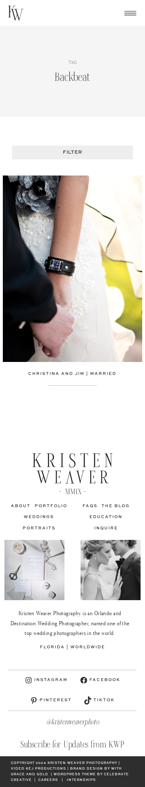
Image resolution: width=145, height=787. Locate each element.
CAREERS (48, 780)
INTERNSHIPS (81, 780)
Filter (72, 152)
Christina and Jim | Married (72, 374)
